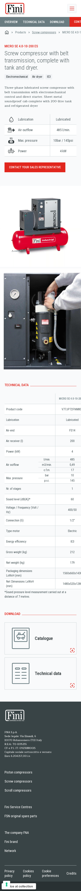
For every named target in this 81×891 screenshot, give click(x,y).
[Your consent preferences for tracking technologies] (6, 884)
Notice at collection (19, 886)
